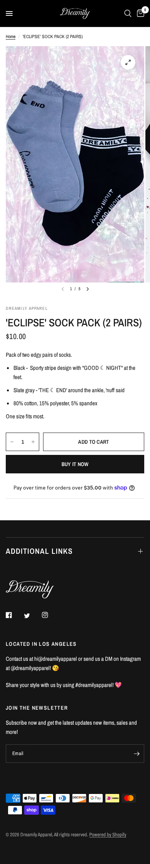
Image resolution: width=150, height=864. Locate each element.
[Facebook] (14, 615)
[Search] (128, 13)
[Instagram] (50, 615)
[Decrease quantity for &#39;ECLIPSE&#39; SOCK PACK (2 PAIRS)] (12, 442)
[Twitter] (32, 615)
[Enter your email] (136, 753)
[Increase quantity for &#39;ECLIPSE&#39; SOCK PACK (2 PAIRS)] (33, 442)
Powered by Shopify (107, 834)
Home (10, 36)
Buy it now (75, 464)
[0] (139, 13)
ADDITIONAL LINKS (39, 551)
